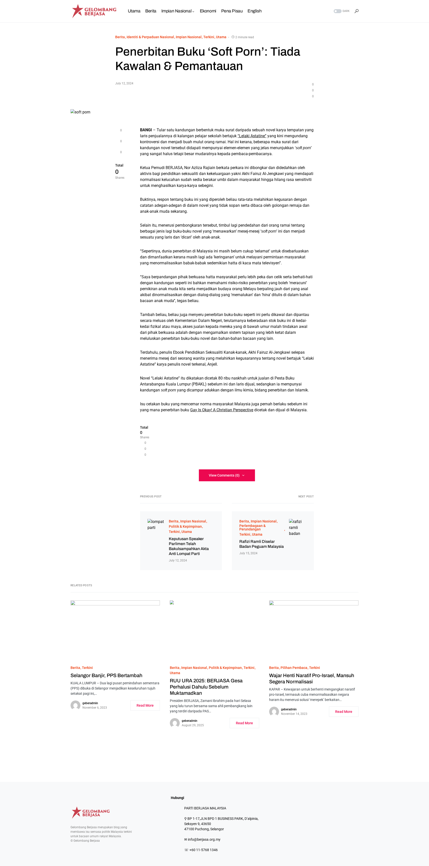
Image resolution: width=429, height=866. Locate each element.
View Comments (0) (224, 475)
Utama (221, 37)
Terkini (208, 37)
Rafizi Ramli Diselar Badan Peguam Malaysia (261, 544)
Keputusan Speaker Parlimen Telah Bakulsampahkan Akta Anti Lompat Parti (189, 546)
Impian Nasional (189, 37)
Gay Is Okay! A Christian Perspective (221, 410)
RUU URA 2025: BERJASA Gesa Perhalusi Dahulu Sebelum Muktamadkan (206, 687)
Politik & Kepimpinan (185, 526)
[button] (341, 11)
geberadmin (90, 703)
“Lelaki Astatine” (252, 136)
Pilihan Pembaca (294, 668)
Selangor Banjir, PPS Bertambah (106, 675)
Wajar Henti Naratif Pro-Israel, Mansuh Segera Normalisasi (311, 678)
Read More (145, 705)
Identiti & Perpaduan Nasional (150, 37)
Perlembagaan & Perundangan (252, 527)
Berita (120, 37)
